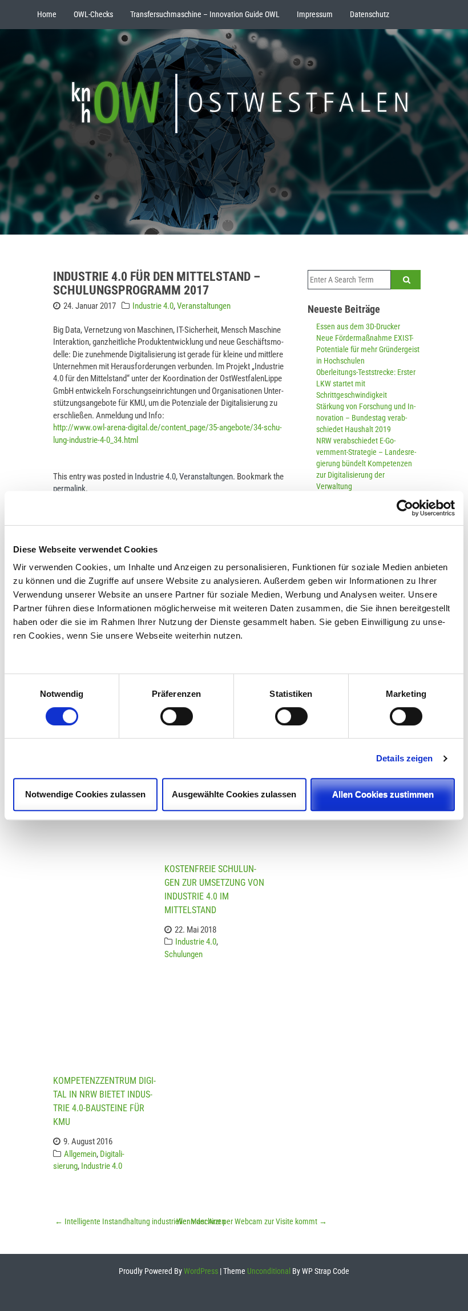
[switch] (176, 716)
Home (47, 14)
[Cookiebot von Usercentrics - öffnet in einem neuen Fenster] (405, 508)
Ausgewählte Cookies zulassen (234, 794)
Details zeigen (404, 758)
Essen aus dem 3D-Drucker (358, 326)
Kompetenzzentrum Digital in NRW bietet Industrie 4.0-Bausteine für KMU (104, 1101)
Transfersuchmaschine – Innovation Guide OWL (205, 14)
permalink (69, 488)
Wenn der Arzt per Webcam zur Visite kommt (251, 1221)
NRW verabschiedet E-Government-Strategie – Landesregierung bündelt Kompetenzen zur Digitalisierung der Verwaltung (366, 463)
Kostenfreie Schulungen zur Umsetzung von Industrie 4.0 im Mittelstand (214, 889)
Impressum (315, 14)
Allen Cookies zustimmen (383, 794)
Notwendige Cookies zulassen (85, 794)
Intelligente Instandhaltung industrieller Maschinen (140, 1221)
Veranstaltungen (204, 306)
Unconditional (268, 1271)
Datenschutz (369, 14)
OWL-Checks (93, 14)
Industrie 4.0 (153, 306)
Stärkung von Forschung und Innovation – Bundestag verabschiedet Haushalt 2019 (365, 418)
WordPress (200, 1271)
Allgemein (80, 1154)
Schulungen (183, 954)
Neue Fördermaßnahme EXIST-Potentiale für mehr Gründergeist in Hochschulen (367, 349)
